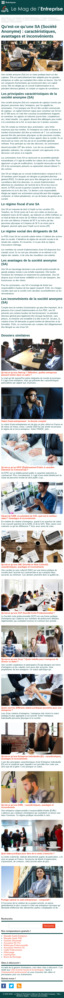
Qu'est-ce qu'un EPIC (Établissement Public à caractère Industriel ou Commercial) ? (27, 468)
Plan (58, 994)
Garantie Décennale (12, 940)
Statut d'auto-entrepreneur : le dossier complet (23, 421)
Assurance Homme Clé (14, 947)
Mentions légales (22, 996)
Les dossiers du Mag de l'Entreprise (25, 18)
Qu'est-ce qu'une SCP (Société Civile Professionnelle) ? (28, 613)
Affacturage (9, 952)
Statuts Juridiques (8, 20)
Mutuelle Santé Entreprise (15, 936)
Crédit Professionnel (13, 950)
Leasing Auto (9, 954)
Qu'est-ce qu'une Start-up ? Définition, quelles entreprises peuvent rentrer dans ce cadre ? (29, 373)
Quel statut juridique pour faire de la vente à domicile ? (28, 853)
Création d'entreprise (49, 18)
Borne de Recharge (12, 957)
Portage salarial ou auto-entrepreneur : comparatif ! (25, 900)
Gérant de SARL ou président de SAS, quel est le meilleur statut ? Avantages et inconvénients (29, 517)
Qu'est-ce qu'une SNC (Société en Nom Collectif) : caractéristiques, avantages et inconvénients (25, 565)
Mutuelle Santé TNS (13, 938)
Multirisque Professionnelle (16, 945)
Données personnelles (39, 996)
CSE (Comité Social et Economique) (27, 970)
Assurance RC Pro (12, 943)
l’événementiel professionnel (14, 972)
